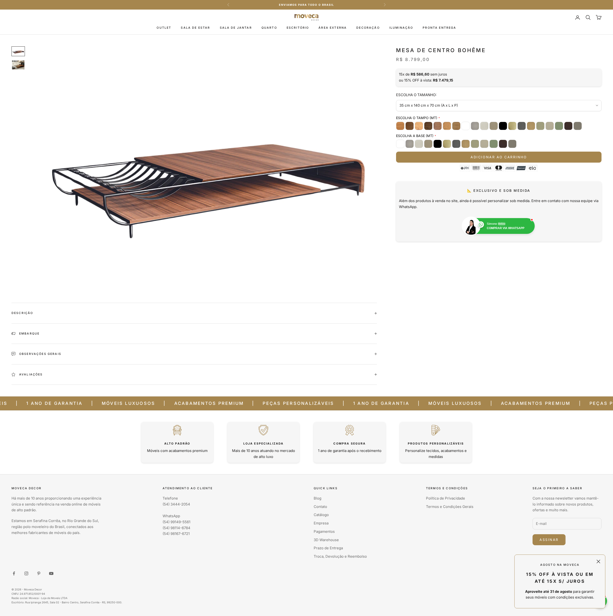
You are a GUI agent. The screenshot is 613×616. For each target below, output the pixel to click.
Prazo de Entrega (328, 548)
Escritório (298, 27)
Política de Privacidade (445, 498)
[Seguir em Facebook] (13, 573)
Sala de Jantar (236, 27)
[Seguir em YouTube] (51, 573)
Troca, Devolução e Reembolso (340, 556)
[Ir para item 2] (18, 65)
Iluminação (401, 27)
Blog (317, 498)
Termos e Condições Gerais (449, 506)
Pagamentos (324, 531)
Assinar (549, 540)
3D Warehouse (326, 540)
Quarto (269, 27)
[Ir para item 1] (18, 51)
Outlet (164, 27)
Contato (320, 506)
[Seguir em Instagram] (26, 573)
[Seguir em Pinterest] (38, 573)
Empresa (321, 523)
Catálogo (321, 514)
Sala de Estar (195, 27)
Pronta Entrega (439, 27)
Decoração (368, 27)
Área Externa (332, 27)
